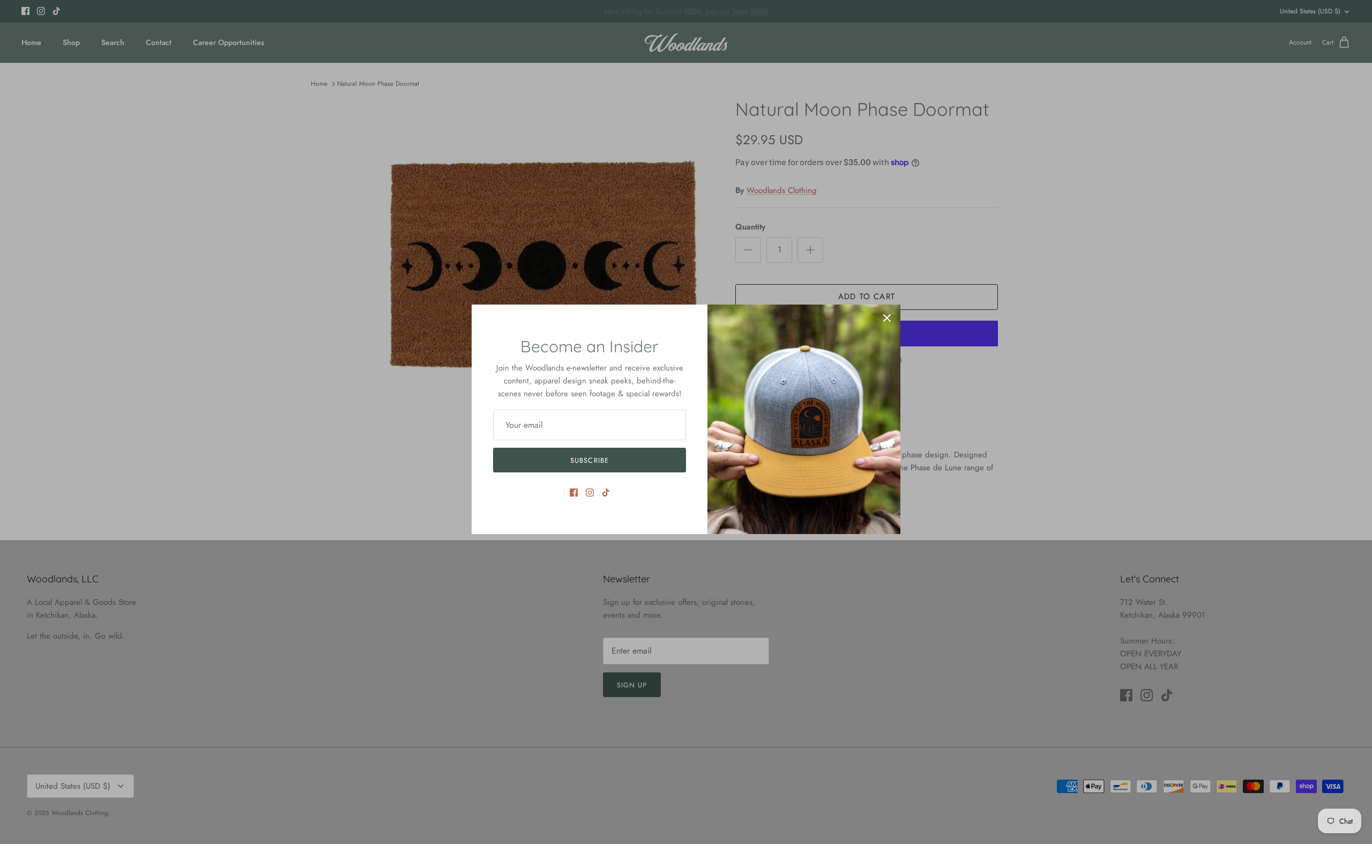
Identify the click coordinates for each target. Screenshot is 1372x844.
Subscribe (589, 460)
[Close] (887, 318)
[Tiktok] (606, 492)
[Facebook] (574, 492)
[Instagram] (590, 492)
